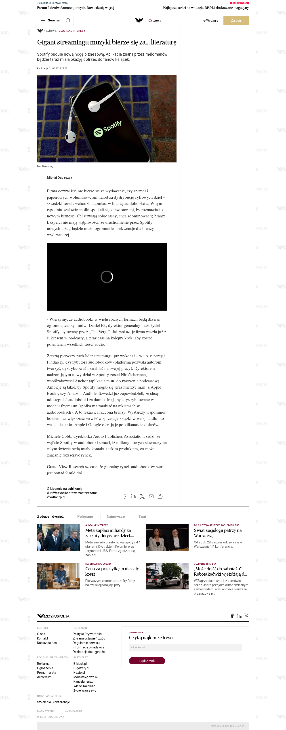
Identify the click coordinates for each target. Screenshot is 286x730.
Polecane (85, 516)
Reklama (43, 663)
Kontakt (42, 638)
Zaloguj (236, 20)
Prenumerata (46, 672)
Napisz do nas (47, 643)
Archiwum (44, 677)
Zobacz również (50, 516)
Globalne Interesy (72, 30)
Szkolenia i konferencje (53, 702)
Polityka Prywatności (87, 634)
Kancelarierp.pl (84, 681)
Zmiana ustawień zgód (89, 638)
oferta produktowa (50, 716)
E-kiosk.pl (80, 663)
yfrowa (154, 20)
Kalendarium (73, 711)
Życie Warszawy (85, 690)
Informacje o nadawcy (88, 647)
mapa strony (46, 711)
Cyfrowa (51, 30)
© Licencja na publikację (65, 488)
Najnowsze (116, 516)
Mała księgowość (86, 677)
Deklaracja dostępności (89, 652)
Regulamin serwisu (86, 643)
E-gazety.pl (81, 668)
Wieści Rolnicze (84, 686)
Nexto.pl (79, 672)
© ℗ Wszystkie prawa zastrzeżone (72, 493)
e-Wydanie (210, 20)
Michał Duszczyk (59, 177)
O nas (41, 634)
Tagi (142, 516)
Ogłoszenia (45, 668)
